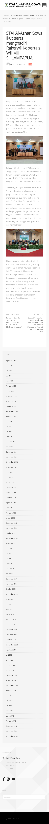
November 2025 (11, 401)
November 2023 (11, 492)
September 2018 (12, 736)
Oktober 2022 (11, 533)
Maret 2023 (10, 508)
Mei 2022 (9, 558)
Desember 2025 (11, 396)
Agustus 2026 (11, 360)
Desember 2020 (11, 629)
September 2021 (12, 594)
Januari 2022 (10, 574)
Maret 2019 (10, 716)
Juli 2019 (9, 695)
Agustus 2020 (11, 650)
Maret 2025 (10, 437)
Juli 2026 (9, 365)
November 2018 (11, 731)
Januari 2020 (10, 670)
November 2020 (11, 635)
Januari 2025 (10, 447)
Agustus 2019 (11, 690)
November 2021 (11, 584)
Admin (12, 64)
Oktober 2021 (11, 589)
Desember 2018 (11, 726)
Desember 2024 (11, 452)
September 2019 (12, 685)
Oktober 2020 (11, 640)
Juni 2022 (9, 553)
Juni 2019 (9, 701)
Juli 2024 (9, 472)
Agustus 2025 (11, 416)
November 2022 (11, 528)
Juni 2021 (9, 604)
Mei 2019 (9, 706)
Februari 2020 (11, 665)
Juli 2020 (9, 655)
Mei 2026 (9, 376)
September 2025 (12, 411)
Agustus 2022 (11, 543)
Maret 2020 (10, 660)
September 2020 (12, 645)
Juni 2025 (9, 426)
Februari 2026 (11, 386)
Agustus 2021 (11, 599)
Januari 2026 (10, 391)
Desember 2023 (11, 487)
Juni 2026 (9, 371)
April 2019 (9, 711)
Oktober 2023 (11, 498)
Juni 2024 (9, 477)
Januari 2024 (10, 482)
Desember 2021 (11, 579)
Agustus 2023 (11, 503)
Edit (30, 64)
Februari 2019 (11, 721)
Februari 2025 (11, 442)
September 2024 (12, 462)
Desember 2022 (11, 523)
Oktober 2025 (11, 406)
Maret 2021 (10, 614)
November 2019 (11, 680)
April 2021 (9, 609)
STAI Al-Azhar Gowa (13, 758)
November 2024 (11, 457)
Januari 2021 (10, 624)
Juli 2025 (9, 421)
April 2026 (9, 381)
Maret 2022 (10, 563)
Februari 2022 (11, 568)
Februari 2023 (11, 513)
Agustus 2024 (11, 467)
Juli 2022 (9, 548)
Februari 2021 (11, 619)
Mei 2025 (9, 432)
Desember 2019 (11, 675)
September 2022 (12, 538)
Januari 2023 (10, 518)
